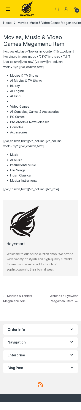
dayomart (16, 243)
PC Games (17, 117)
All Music (16, 160)
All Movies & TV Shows (26, 80)
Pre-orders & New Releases (29, 122)
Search (57, 9)
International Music (23, 165)
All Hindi (15, 96)
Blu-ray (15, 86)
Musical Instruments (23, 180)
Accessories (18, 132)
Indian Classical (20, 175)
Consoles (16, 127)
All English (17, 91)
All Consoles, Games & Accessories (34, 111)
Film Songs (17, 170)
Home (7, 23)
